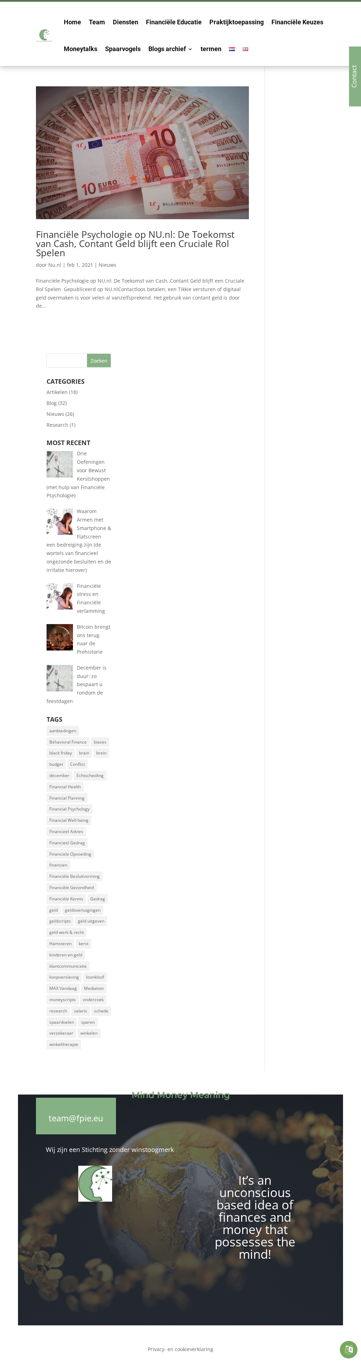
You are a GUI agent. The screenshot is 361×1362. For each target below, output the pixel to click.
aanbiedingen (62, 731)
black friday (60, 753)
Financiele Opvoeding (70, 854)
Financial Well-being (68, 820)
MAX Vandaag (63, 988)
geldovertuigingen (82, 910)
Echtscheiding (90, 775)
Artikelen (57, 392)
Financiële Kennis (66, 899)
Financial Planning (67, 798)
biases (100, 742)
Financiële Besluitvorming (74, 876)
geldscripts (60, 921)
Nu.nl (54, 264)
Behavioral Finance (68, 742)
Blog (52, 403)
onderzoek (93, 1000)
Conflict (77, 764)
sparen (88, 1022)
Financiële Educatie (174, 22)
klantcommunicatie (68, 966)
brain (84, 753)
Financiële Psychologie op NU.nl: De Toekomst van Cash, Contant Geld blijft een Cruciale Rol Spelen (135, 243)
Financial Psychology (69, 809)
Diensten (125, 22)
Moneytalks (80, 49)
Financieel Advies (66, 831)
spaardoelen (61, 1022)
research (58, 1011)
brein (101, 753)
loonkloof (95, 977)
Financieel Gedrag (67, 843)
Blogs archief (167, 49)
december (59, 775)
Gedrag (97, 899)
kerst (83, 944)
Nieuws (107, 264)
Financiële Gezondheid (71, 887)
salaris (80, 1011)
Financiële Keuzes (297, 22)
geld (53, 910)
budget (56, 764)
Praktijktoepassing (236, 22)
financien (58, 865)
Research (57, 424)
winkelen (89, 1033)
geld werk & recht (66, 932)
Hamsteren (60, 944)
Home (72, 22)
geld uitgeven (91, 921)
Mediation (94, 988)
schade (101, 1011)
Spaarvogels (123, 49)
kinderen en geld (65, 955)
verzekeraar (61, 1033)
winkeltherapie (63, 1044)
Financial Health (65, 787)
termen (211, 49)
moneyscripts (62, 1000)
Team (97, 22)
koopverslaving (64, 977)
